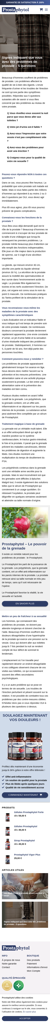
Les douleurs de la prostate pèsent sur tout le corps (24, 894)
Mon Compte (33, 971)
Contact (6, 967)
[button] (41, 10)
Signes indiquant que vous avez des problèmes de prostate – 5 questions (25, 923)
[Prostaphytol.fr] (19, 9)
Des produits (33, 960)
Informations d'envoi (37, 967)
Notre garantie (9, 963)
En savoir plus (29, 1012)
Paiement (32, 963)
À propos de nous (11, 960)
